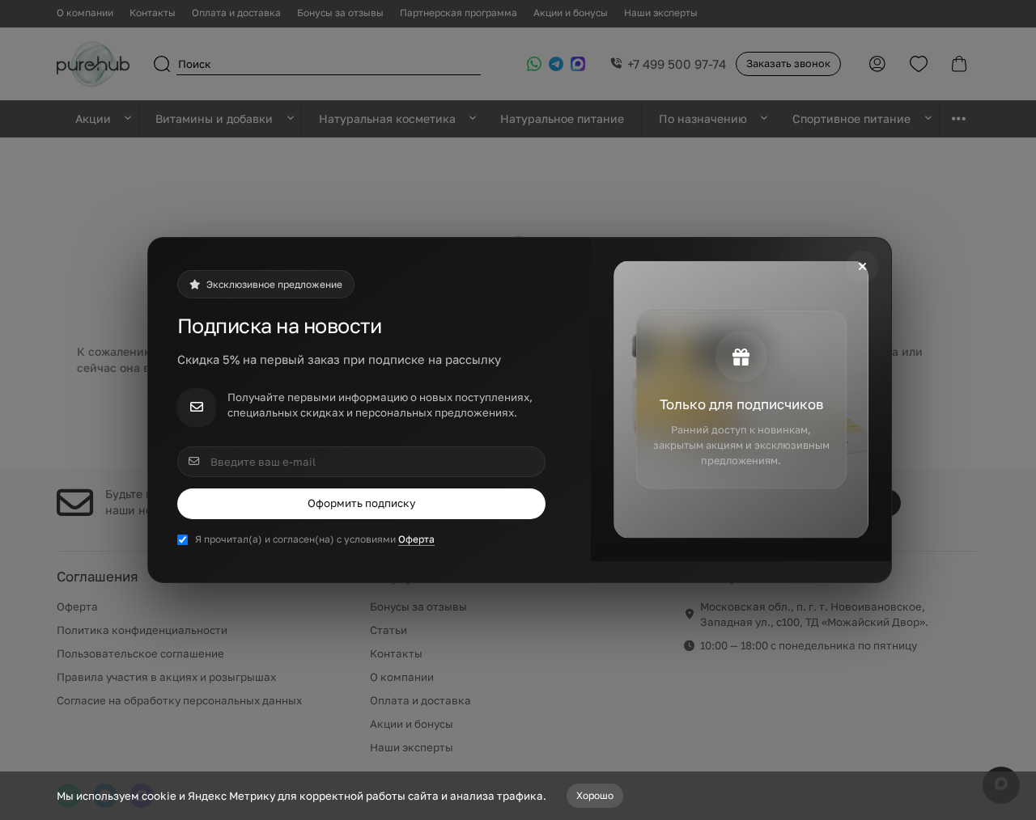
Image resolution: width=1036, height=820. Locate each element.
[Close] (862, 267)
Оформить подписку (361, 503)
